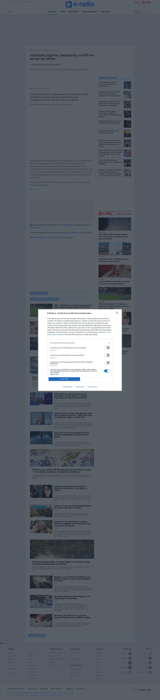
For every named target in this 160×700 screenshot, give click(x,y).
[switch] (107, 347)
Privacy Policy (92, 387)
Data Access (80, 387)
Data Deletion (67, 387)
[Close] (118, 313)
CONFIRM (64, 379)
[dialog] (80, 350)
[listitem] (80, 343)
